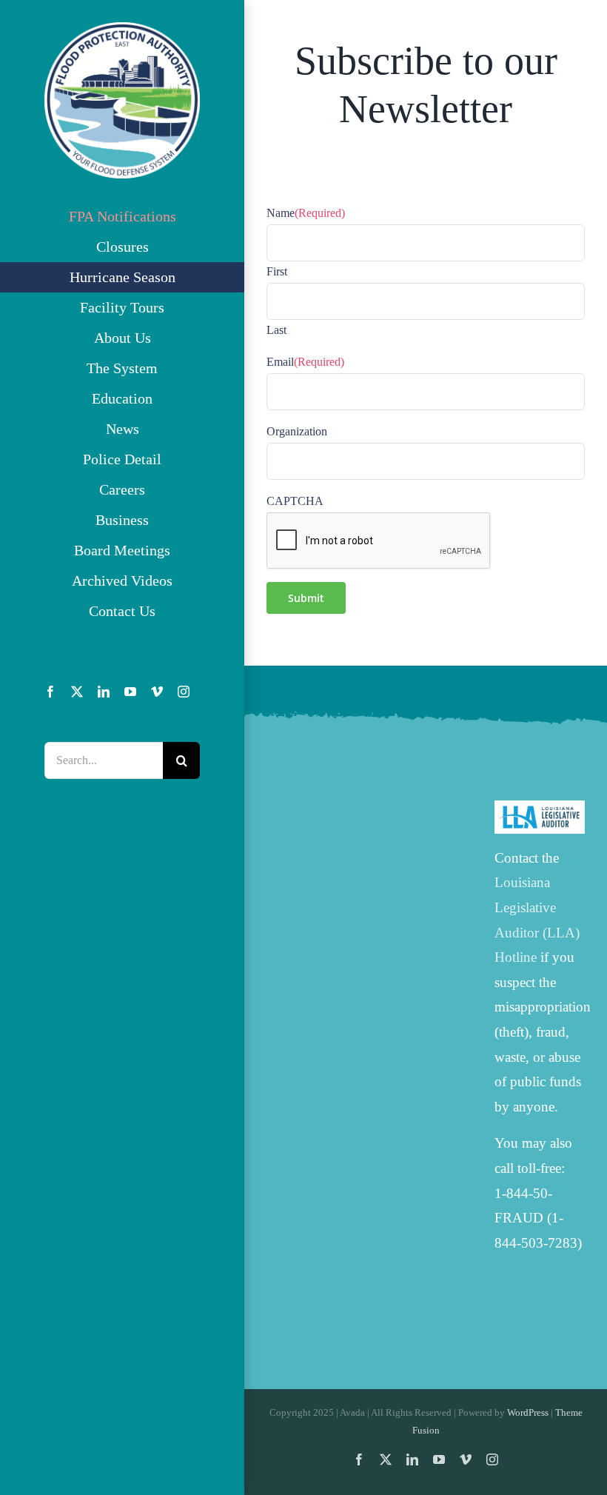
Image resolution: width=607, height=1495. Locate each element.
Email (305, 361)
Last (276, 330)
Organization (296, 431)
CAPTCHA (294, 501)
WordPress (528, 1412)
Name (305, 213)
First (276, 271)
